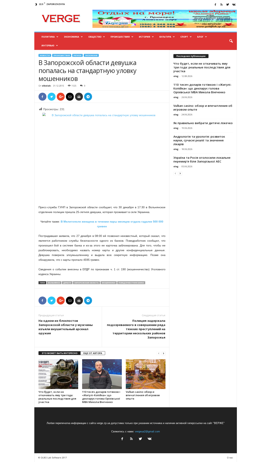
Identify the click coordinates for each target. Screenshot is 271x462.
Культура (165, 36)
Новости (45, 55)
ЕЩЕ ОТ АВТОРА (92, 353)
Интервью (47, 45)
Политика (48, 36)
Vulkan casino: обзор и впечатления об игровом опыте (143, 395)
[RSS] (221, 5)
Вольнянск (54, 282)
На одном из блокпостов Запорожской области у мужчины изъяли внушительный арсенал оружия (65, 327)
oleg (175, 76)
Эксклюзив (91, 55)
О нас (230, 457)
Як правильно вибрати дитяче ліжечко (203, 123)
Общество (94, 36)
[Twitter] (227, 5)
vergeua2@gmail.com (147, 431)
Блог (200, 36)
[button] (231, 41)
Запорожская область (86, 282)
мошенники (108, 282)
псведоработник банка (131, 282)
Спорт (184, 36)
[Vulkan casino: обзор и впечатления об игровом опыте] (145, 374)
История (144, 36)
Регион (77, 55)
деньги (67, 282)
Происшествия (120, 36)
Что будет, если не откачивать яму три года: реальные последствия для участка (57, 397)
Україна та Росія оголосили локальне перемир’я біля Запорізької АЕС (202, 159)
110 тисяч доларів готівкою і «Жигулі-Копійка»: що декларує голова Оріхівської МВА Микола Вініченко (101, 397)
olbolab (46, 85)
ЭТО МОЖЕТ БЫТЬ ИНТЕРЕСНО (59, 353)
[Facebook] (215, 5)
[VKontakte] (234, 5)
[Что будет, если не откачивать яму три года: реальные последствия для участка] (58, 374)
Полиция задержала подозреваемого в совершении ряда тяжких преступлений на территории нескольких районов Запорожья (136, 329)
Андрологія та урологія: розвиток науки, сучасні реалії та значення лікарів (199, 140)
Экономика (71, 36)
